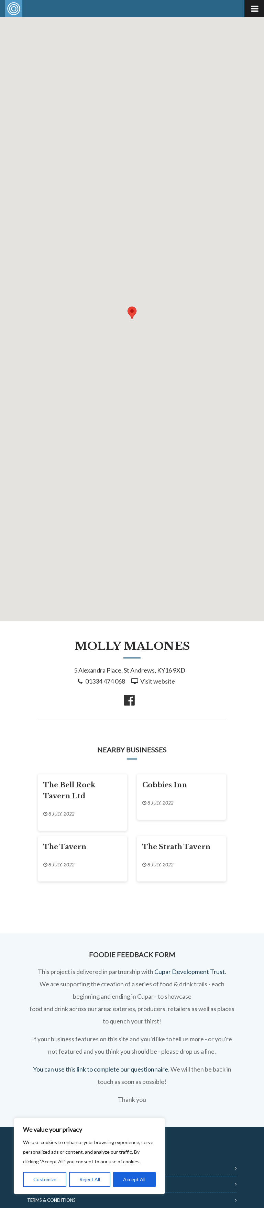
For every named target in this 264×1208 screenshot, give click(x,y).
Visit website (157, 681)
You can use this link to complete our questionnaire (100, 1069)
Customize (44, 1179)
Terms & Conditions (51, 1200)
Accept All (134, 1179)
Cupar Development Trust (189, 971)
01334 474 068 (105, 681)
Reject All (89, 1179)
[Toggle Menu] (254, 8)
